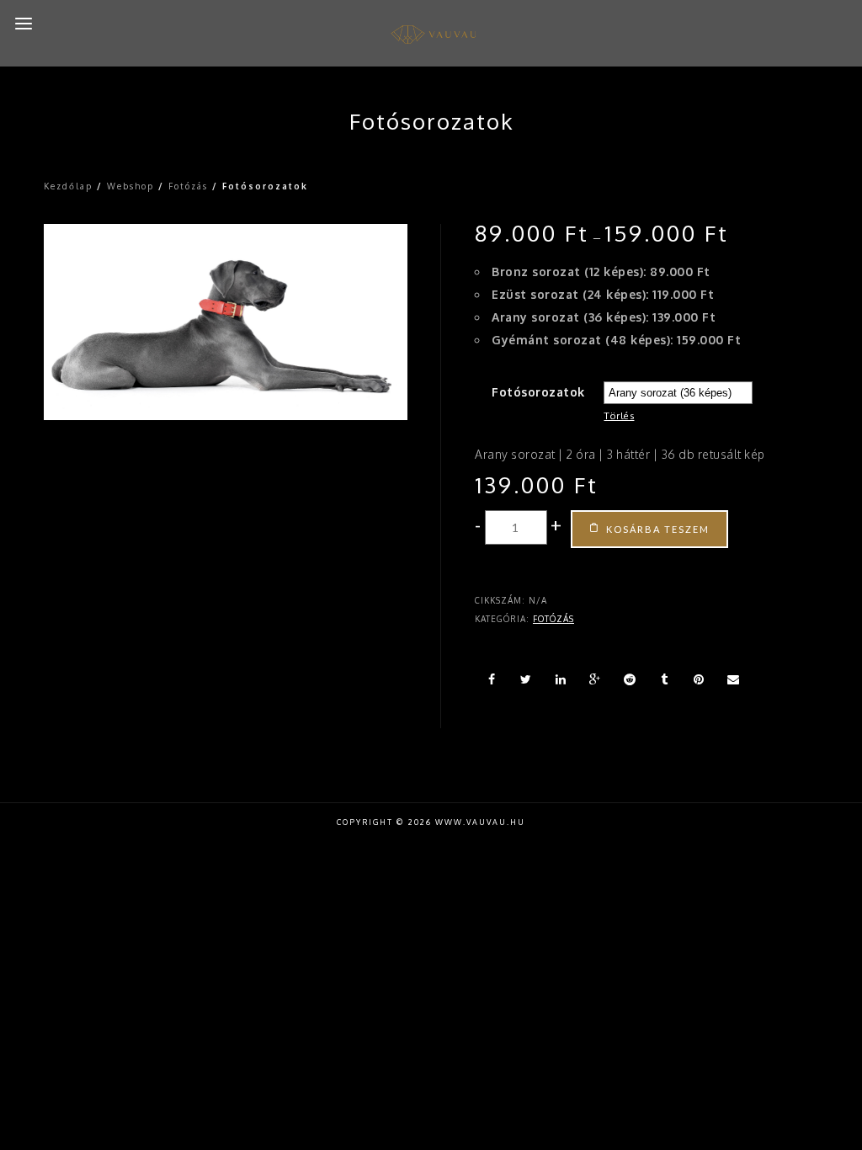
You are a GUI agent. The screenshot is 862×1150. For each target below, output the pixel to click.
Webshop (130, 186)
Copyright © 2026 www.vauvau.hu (431, 822)
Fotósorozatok (538, 392)
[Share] (491, 679)
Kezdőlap (68, 186)
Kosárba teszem (658, 529)
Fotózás (188, 186)
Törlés (619, 415)
